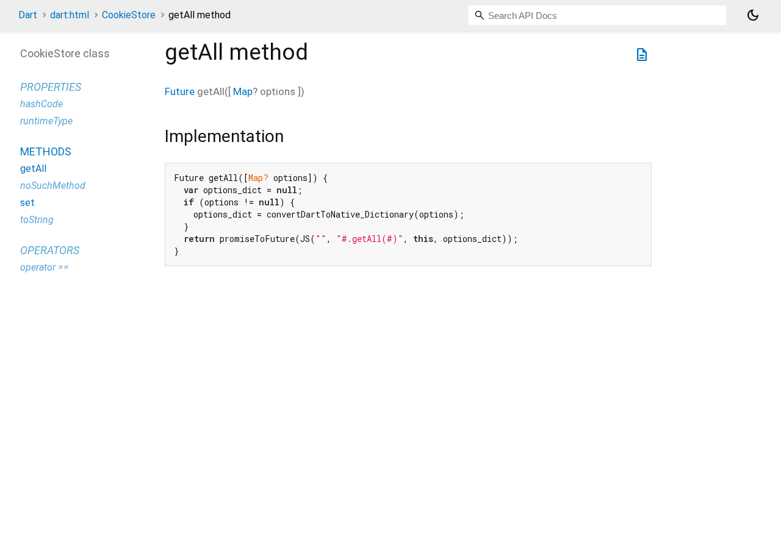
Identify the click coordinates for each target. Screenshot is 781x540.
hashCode (41, 104)
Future (180, 91)
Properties (50, 86)
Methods (45, 151)
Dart (27, 15)
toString (37, 220)
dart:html (69, 15)
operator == (44, 267)
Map (243, 91)
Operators (49, 250)
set (27, 202)
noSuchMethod (52, 185)
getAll (33, 168)
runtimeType (46, 121)
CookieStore (129, 15)
